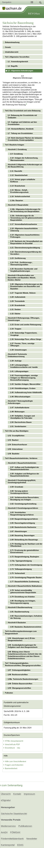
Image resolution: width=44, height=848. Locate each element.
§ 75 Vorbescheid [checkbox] (17, 573)
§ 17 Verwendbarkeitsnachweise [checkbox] (23, 224)
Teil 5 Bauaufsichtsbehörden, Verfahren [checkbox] (21, 458)
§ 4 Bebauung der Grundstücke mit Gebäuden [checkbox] (22, 116)
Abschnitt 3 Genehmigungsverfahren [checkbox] (23, 508)
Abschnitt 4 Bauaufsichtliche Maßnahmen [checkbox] (25, 586)
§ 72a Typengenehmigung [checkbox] (21, 561)
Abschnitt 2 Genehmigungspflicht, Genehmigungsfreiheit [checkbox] (22, 481)
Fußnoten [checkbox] (9, 693)
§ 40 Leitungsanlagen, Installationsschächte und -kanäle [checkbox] (24, 366)
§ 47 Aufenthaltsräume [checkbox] (19, 408)
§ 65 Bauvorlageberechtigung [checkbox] (22, 523)
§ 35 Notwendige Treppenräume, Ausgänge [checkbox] (23, 334)
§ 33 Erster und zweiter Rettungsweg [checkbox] (25, 325)
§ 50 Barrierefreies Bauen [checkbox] (21, 422)
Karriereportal (8, 845)
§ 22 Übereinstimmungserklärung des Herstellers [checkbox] (25, 253)
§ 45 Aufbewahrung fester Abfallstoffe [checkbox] (26, 392)
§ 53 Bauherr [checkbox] (13, 440)
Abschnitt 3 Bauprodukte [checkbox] (18, 205)
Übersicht (6, 794)
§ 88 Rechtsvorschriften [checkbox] (18, 675)
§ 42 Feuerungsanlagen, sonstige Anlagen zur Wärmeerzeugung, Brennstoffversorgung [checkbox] (24, 378)
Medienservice (8, 826)
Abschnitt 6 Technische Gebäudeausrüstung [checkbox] (17, 355)
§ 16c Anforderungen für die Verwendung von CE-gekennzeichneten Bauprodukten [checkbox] (26, 218)
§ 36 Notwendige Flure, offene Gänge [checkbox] (25, 339)
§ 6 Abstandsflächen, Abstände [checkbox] (21, 129)
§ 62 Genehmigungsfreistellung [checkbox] (23, 504)
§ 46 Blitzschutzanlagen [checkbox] (20, 397)
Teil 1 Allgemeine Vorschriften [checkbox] (17, 57)
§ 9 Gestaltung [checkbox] (16, 154)
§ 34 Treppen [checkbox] (15, 329)
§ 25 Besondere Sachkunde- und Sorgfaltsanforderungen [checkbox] (23, 270)
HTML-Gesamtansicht (14, 741)
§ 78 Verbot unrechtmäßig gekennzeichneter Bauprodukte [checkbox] (23, 591)
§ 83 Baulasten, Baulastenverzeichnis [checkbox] (25, 627)
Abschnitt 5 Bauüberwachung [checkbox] (20, 607)
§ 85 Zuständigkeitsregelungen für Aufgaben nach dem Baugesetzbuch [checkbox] (22, 646)
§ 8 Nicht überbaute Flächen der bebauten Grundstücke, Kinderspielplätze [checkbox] (25, 139)
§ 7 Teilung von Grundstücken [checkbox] (20, 133)
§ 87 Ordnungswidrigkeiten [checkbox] (19, 670)
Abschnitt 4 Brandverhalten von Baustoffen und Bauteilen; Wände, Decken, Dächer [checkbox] (22, 277)
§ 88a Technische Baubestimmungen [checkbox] (23, 679)
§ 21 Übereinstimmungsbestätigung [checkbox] (25, 248)
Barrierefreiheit (11, 768)
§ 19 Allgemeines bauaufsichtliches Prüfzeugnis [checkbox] (25, 236)
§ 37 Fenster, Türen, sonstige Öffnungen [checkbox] (22, 345)
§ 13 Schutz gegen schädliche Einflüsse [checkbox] (22, 181)
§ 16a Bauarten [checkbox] (16, 200)
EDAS (20, 845)
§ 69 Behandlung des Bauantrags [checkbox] (24, 540)
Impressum (29, 794)
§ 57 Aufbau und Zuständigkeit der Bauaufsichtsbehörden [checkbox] (24, 468)
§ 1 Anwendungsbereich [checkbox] (18, 62)
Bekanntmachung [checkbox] (12, 42)
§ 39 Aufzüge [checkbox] (15, 361)
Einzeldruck (10, 748)
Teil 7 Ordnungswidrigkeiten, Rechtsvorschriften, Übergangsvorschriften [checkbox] (23, 664)
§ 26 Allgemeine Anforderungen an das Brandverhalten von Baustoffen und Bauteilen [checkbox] (26, 286)
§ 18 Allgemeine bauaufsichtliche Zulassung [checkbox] (24, 230)
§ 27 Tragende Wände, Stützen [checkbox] (23, 293)
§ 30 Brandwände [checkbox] (17, 305)
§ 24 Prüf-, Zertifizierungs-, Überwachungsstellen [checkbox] (21, 264)
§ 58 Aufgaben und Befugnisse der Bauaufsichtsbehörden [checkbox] (24, 475)
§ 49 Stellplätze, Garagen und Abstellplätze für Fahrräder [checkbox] (22, 417)
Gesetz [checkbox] (8, 47)
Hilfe (18, 748)
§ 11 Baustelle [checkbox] (16, 171)
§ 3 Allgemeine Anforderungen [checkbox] (20, 71)
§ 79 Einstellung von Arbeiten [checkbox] (22, 597)
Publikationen (25, 826)
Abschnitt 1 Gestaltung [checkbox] (17, 149)
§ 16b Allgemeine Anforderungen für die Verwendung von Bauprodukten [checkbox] (25, 210)
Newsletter (31, 838)
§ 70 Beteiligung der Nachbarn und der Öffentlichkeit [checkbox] (26, 545)
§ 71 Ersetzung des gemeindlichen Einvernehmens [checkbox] (24, 551)
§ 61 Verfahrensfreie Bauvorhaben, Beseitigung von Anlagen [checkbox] (24, 499)
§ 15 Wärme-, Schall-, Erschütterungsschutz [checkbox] (19, 191)
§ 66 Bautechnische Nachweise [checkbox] (23, 527)
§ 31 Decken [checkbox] (15, 309)
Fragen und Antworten (14, 765)
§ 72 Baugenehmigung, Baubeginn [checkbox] (24, 557)
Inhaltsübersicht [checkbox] (11, 52)
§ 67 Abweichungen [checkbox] (18, 531)
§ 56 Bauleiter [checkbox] (13, 454)
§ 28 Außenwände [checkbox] (17, 297)
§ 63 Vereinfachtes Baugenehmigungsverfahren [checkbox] (22, 514)
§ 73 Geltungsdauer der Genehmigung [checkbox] (26, 565)
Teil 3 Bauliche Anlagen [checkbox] (14, 145)
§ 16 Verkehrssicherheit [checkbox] (20, 196)
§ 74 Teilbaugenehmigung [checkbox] (21, 569)
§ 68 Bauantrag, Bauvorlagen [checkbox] (22, 535)
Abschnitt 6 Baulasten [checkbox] (17, 622)
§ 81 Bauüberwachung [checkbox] (19, 612)
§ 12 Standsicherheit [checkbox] (18, 175)
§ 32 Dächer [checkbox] (15, 314)
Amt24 (4, 832)
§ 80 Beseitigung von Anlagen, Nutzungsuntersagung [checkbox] (23, 602)
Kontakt (17, 794)
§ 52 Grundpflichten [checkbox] (16, 436)
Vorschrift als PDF (12, 744)
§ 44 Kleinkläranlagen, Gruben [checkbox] (22, 388)
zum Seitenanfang (12, 785)
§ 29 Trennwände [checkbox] (17, 301)
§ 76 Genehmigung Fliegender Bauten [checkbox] (26, 577)
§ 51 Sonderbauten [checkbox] (18, 426)
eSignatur (6, 800)
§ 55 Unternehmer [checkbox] (15, 449)
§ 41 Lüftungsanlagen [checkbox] (19, 371)
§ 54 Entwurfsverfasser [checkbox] (17, 445)
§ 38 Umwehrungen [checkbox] (18, 350)
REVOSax (34, 13)
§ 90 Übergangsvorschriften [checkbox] (19, 688)
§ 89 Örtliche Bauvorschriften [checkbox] (20, 684)
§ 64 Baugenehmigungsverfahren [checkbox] (24, 519)
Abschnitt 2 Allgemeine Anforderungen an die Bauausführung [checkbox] (25, 166)
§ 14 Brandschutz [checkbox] (17, 186)
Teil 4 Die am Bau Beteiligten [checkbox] (16, 431)
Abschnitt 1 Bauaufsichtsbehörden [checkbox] (22, 463)
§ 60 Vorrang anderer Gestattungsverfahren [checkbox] (19, 492)
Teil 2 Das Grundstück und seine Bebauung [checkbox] (22, 111)
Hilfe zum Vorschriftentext (15, 761)
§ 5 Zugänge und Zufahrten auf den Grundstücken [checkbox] (22, 123)
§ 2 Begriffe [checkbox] (13, 66)
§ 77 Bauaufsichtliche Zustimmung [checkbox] (24, 582)
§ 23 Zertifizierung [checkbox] (18, 258)
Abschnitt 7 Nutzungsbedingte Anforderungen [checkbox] (20, 402)
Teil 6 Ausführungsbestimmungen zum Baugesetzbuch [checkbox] (21, 632)
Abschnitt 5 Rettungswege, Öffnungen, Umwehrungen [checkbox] (24, 319)
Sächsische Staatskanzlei (14, 813)
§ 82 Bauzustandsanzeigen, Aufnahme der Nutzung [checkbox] (26, 617)
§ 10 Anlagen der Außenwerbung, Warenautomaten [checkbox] (24, 159)
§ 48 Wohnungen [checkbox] (17, 412)
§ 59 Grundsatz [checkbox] (16, 487)
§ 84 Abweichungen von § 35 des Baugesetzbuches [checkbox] (21, 639)
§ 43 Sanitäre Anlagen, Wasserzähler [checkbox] (25, 384)
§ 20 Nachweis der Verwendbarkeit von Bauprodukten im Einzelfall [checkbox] (26, 242)
